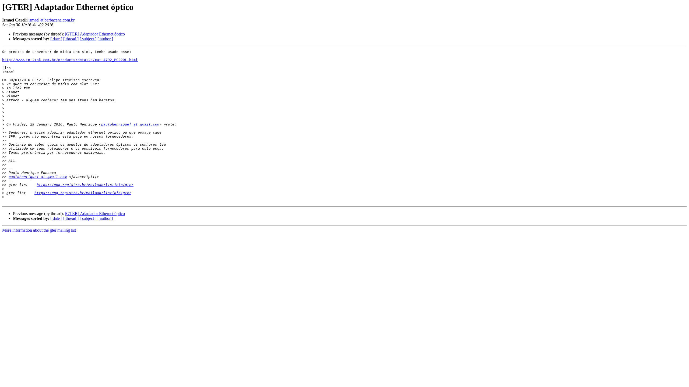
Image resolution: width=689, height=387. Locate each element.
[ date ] (56, 39)
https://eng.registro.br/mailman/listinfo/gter (85, 185)
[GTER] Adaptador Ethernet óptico (95, 34)
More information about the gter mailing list (39, 230)
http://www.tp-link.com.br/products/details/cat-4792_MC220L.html (70, 60)
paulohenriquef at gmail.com (130, 124)
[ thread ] (71, 39)
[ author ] (105, 39)
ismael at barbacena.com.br (52, 20)
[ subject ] (88, 39)
